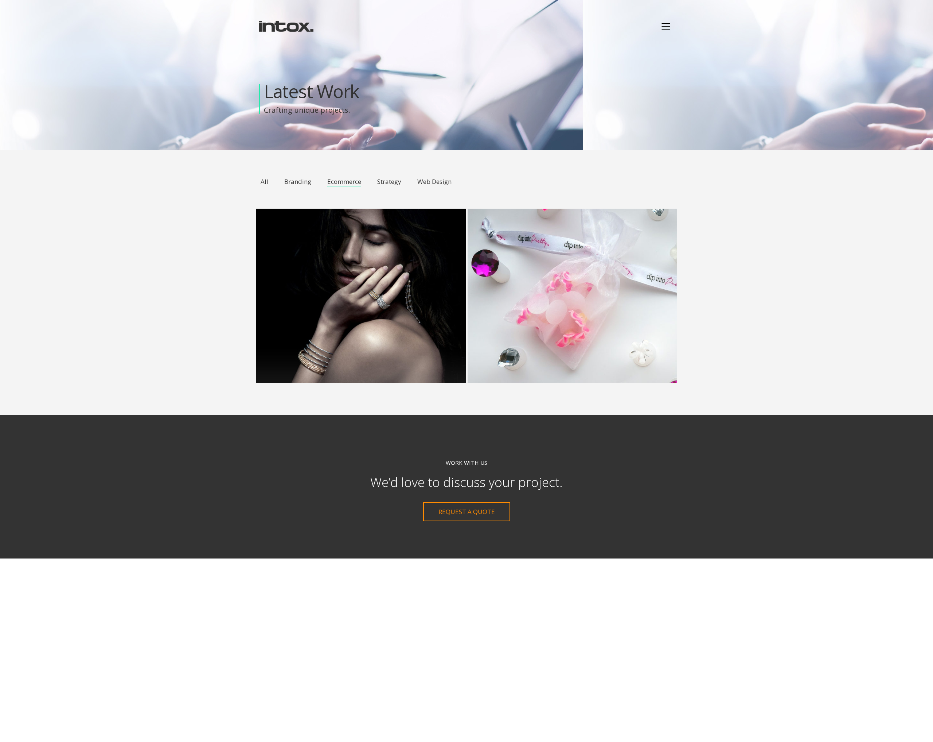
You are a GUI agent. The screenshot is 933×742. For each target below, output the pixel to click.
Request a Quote (466, 511)
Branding (297, 182)
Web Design (434, 182)
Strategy (389, 182)
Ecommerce (344, 182)
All (264, 182)
